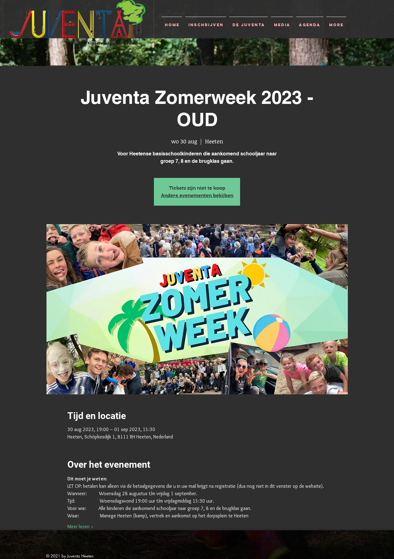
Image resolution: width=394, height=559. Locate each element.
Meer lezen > (80, 526)
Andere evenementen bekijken (197, 195)
